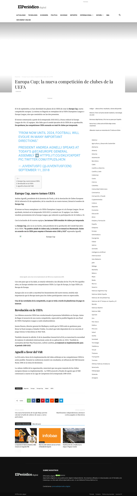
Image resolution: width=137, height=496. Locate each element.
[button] (119, 15)
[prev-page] (16, 451)
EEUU (93, 217)
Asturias (94, 154)
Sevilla (94, 336)
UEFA (52, 388)
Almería (94, 150)
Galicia (94, 245)
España (99, 15)
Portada (92, 494)
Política (54, 15)
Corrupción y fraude (98, 196)
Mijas (93, 277)
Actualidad (20, 15)
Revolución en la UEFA (25, 183)
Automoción (96, 157)
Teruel (94, 350)
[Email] (57, 401)
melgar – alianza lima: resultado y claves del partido (105, 108)
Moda (94, 280)
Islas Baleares (96, 259)
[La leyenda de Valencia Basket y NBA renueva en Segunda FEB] (26, 435)
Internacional (86, 15)
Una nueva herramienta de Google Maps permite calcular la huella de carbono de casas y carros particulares (31, 415)
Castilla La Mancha (98, 168)
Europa (33, 388)
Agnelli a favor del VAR (26, 186)
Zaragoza (95, 378)
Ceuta (94, 178)
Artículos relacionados (23, 424)
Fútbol (94, 242)
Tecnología (32, 15)
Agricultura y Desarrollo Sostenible (103, 143)
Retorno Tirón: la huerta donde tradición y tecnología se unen (106, 114)
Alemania (95, 147)
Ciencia (94, 182)
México (94, 273)
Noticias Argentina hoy (99, 291)
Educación (95, 214)
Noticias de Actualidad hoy (101, 298)
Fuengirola (95, 238)
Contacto (98, 494)
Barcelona (95, 161)
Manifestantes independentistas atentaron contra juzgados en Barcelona (70, 414)
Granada (95, 249)
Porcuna (94, 329)
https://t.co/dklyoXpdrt (60, 155)
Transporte (95, 357)
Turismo (94, 360)
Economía (44, 15)
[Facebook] (33, 401)
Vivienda (94, 374)
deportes (26, 388)
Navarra (94, 287)
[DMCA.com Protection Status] (60, 476)
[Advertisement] (85, 7)
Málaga (94, 266)
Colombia (95, 185)
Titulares (95, 353)
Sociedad (63, 15)
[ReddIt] (52, 401)
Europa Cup (40, 388)
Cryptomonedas (97, 199)
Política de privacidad (108, 494)
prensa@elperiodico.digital (61, 486)
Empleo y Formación (98, 221)
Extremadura (96, 235)
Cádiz (93, 164)
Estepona (95, 228)
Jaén (93, 263)
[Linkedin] (47, 401)
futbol (46, 388)
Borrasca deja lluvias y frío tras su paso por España (105, 119)
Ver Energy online (23, 20)
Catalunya (95, 175)
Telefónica (95, 346)
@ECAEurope (42, 151)
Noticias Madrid (97, 308)
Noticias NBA (96, 311)
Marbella (95, 270)
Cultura (94, 203)
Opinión (94, 315)
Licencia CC (119, 494)
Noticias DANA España (99, 294)
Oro (93, 318)
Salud (94, 332)
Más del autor (36, 424)
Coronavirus (96, 192)
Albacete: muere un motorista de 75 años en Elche (105, 130)
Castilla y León (96, 171)
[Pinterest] (43, 401)
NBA (107, 15)
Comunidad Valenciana (21, 442)
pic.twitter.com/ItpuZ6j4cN (41, 159)
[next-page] (19, 451)
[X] (38, 401)
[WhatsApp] (29, 401)
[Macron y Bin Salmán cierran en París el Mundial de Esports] (50, 435)
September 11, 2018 (34, 170)
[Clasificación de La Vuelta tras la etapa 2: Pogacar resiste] (74, 435)
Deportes (73, 15)
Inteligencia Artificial (99, 252)
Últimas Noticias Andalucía (101, 364)
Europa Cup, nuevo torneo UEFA (28, 181)
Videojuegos (96, 371)
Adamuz (94, 140)
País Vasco (95, 322)
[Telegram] (61, 401)
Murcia (94, 284)
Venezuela (95, 367)
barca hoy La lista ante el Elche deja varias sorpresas (103, 124)
